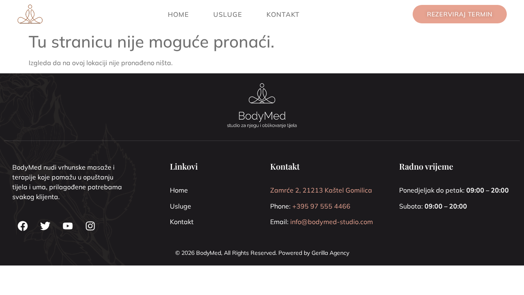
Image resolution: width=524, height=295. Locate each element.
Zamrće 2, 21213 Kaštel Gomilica (321, 190)
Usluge (227, 14)
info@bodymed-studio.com (331, 222)
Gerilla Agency (330, 252)
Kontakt (283, 14)
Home (178, 14)
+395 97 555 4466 (321, 206)
